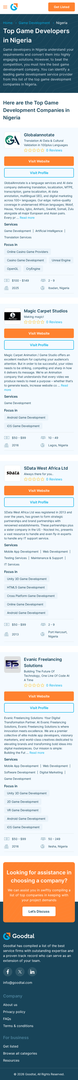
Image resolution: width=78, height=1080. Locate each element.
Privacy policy (14, 1012)
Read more (27, 217)
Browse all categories (20, 1053)
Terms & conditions (18, 1026)
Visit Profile (39, 173)
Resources (11, 1060)
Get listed (61, 7)
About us (10, 1005)
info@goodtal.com (17, 982)
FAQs (7, 1019)
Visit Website (39, 161)
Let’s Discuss (39, 911)
